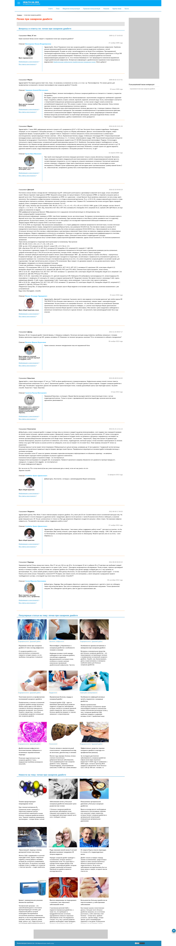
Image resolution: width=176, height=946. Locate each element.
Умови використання (24, 943)
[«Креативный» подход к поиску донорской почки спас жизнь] (33, 837)
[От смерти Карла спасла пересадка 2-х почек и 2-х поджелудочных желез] (95, 837)
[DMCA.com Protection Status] (140, 944)
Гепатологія (53, 744)
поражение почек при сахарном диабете (142, 89)
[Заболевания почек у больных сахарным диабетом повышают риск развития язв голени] (64, 789)
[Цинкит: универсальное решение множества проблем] (33, 887)
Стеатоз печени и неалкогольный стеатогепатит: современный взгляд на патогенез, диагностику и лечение (63, 750)
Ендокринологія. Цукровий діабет (29, 641)
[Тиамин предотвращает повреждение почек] (33, 789)
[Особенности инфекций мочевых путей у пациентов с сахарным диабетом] (95, 681)
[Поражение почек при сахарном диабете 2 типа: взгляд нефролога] (33, 629)
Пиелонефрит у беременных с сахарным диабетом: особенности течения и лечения (62, 648)
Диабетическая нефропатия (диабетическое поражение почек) (74, 62)
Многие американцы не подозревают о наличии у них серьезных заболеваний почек (63, 902)
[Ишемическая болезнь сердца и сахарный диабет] (64, 681)
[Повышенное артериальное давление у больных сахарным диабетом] (95, 789)
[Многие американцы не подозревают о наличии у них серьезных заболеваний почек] (64, 887)
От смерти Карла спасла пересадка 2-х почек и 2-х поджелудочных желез (93, 852)
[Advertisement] (144, 48)
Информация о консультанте (28, 61)
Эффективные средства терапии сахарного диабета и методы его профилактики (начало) (92, 750)
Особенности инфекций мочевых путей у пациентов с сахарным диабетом (93, 699)
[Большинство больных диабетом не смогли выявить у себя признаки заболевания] (95, 887)
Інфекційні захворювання (88, 692)
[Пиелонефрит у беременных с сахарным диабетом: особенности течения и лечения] (64, 629)
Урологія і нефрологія (56, 641)
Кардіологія (53, 692)
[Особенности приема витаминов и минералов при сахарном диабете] (95, 629)
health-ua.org (31, 3)
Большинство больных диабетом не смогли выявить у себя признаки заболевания (94, 902)
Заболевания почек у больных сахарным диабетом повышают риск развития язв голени (63, 804)
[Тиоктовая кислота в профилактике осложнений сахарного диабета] (33, 681)
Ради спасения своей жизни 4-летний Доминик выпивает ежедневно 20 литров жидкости (63, 852)
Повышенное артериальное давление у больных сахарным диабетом (92, 804)
